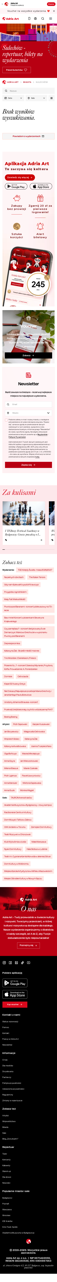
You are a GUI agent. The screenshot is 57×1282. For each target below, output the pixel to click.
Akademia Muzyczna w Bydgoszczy (18, 1233)
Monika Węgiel (27, 790)
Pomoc (5, 1027)
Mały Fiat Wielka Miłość (14, 599)
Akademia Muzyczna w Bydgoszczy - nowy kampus (28, 805)
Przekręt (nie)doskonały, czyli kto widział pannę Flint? (28, 709)
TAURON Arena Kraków (21, 797)
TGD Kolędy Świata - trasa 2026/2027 (35, 570)
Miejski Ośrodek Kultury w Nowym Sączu (23, 878)
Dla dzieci (6, 1177)
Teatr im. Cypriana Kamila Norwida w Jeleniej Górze (27, 856)
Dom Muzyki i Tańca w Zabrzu (17, 819)
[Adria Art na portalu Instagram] (4, 963)
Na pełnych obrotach (14, 577)
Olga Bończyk (10, 753)
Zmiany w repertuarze (12, 1100)
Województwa (9, 1121)
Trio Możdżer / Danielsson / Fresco (20, 658)
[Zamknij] (2, 4)
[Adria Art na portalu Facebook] (10, 963)
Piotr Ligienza (10, 775)
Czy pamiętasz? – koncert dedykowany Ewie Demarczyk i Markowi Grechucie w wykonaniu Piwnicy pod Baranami (25, 632)
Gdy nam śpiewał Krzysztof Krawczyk (21, 584)
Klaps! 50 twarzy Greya (14, 683)
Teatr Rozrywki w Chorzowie (17, 834)
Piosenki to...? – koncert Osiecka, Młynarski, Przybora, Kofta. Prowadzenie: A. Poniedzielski (28, 667)
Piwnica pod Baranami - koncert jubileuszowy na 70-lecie (28, 608)
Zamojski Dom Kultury (41, 827)
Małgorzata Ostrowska (34, 731)
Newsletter (7, 1045)
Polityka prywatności (11, 1083)
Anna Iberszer (10, 783)
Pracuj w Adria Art (10, 1039)
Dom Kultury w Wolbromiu (16, 863)
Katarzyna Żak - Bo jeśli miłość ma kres (21, 650)
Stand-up (6, 1171)
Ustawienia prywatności (13, 1089)
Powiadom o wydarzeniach (27, 136)
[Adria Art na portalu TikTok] (22, 963)
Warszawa (7, 1209)
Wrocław (6, 1215)
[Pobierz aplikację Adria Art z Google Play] (14, 983)
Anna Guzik (9, 790)
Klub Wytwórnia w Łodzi (15, 841)
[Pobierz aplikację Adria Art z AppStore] (14, 994)
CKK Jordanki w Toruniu (15, 827)
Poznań (5, 1204)
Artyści (5, 1115)
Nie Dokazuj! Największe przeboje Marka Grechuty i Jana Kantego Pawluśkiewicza (27, 693)
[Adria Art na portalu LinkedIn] (16, 963)
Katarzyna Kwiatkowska (15, 746)
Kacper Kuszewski (41, 724)
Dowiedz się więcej (18, 177)
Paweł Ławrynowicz (31, 775)
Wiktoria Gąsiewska (32, 783)
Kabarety (6, 1165)
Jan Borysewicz (11, 731)
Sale (4, 1133)
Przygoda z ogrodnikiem (15, 592)
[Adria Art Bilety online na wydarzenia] (10, 18)
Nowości (6, 1183)
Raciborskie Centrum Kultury (17, 812)
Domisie (8, 676)
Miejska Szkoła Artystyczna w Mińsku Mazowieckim (28, 871)
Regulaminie (42, 434)
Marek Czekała (30, 768)
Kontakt (5, 1033)
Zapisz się (26, 465)
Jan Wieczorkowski (29, 761)
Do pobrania (7, 1071)
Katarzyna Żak (31, 739)
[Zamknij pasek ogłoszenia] (54, 11)
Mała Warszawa (39, 841)
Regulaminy (7, 1095)
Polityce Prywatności (17, 437)
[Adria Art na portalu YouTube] (28, 963)
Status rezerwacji (10, 1021)
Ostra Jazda (23, 676)
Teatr (4, 1154)
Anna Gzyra (9, 761)
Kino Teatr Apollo (10, 1227)
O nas (5, 1060)
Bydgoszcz (7, 1198)
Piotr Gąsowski (20, 724)
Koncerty (6, 1159)
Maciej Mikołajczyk (31, 753)
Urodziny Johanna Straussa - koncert (21, 702)
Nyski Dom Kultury (12, 849)
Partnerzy (6, 1077)
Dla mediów (7, 1065)
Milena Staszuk (11, 768)
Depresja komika (12, 643)
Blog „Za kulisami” (10, 1139)
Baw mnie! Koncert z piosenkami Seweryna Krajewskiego (24, 619)
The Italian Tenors (37, 577)
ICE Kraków (7, 1221)
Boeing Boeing (10, 716)
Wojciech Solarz (11, 739)
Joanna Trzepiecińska (41, 746)
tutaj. (37, 457)
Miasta (27, 82)
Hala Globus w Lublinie (37, 849)
